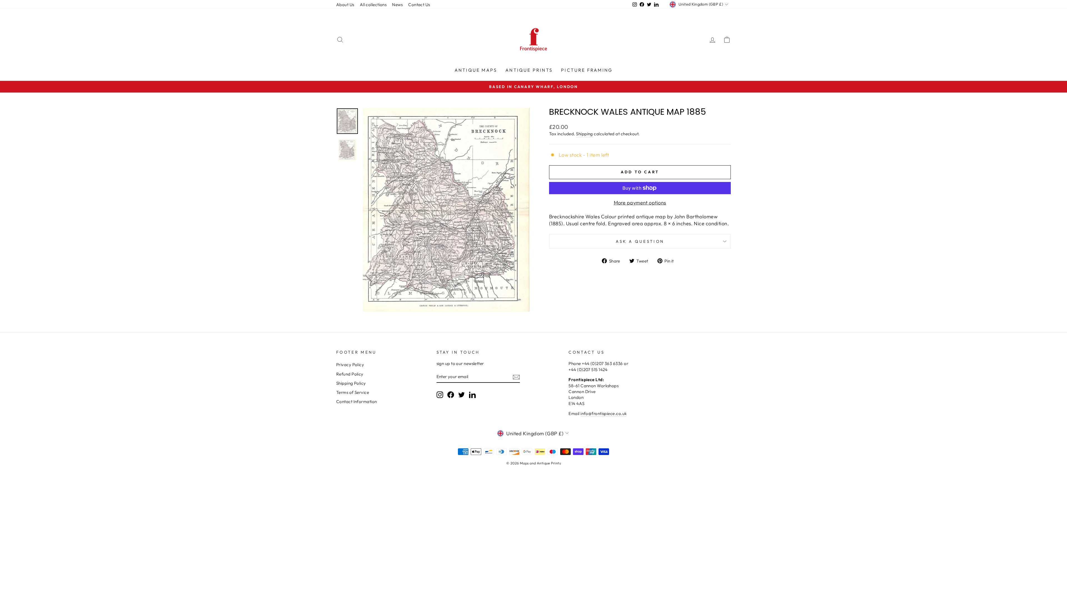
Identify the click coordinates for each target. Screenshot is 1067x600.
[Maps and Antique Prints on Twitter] (461, 394)
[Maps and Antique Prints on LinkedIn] (472, 394)
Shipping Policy (351, 383)
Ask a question (640, 241)
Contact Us (419, 4)
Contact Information (356, 401)
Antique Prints (529, 70)
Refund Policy (349, 374)
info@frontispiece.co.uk (603, 413)
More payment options (640, 202)
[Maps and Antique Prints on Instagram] (440, 394)
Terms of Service (352, 392)
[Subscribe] (516, 377)
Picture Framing (586, 70)
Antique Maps (476, 70)
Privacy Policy (350, 364)
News (397, 4)
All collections (373, 4)
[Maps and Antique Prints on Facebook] (450, 394)
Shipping (584, 133)
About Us (345, 4)
